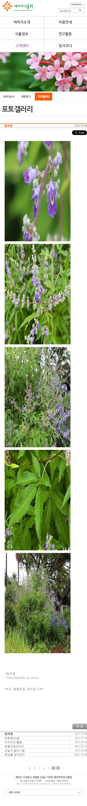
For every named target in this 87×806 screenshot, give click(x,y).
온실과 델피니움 (15, 750)
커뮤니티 (22, 46)
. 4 (43, 768)
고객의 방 (26, 97)
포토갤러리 (43, 97)
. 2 (34, 768)
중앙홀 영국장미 (15, 754)
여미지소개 (22, 22)
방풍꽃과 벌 (12, 738)
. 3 (39, 768)
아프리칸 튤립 (13, 742)
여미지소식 (8, 97)
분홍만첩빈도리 (14, 746)
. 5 (48, 768)
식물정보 (22, 34)
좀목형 (9, 734)
